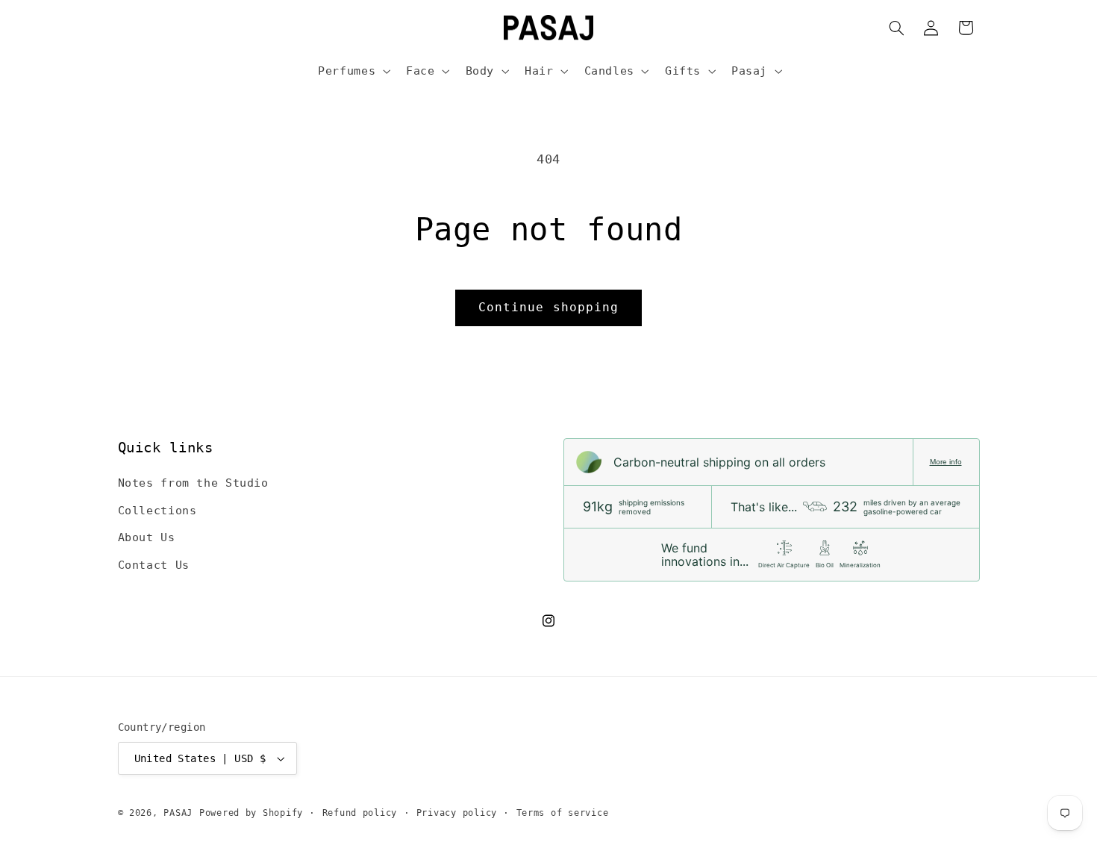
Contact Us (154, 564)
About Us (146, 537)
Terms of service (562, 813)
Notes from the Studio (193, 482)
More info (946, 462)
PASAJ (178, 813)
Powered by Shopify (251, 813)
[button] (353, 70)
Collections (157, 510)
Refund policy (360, 813)
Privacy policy (456, 813)
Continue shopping (548, 307)
